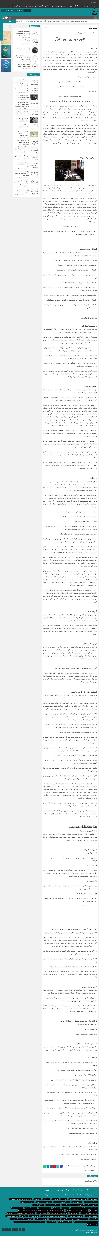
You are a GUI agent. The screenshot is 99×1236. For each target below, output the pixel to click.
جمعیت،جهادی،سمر (17, 1207)
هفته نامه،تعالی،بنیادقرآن (65, 1221)
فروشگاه (67, 1190)
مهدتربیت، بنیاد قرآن (41, 1219)
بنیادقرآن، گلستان (38, 1205)
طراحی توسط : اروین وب (91, 1232)
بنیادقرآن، (37, 1199)
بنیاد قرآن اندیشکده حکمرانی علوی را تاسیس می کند (84, 1207)
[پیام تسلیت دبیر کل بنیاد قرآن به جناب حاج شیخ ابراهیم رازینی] (26, 191)
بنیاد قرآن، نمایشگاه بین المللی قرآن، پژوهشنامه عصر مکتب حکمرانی (80, 1205)
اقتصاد (72, 1194)
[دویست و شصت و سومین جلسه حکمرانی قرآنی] (26, 50)
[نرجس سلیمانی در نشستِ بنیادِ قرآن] (26, 42)
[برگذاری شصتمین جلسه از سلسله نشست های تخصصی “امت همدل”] (26, 134)
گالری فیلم (76, 1190)
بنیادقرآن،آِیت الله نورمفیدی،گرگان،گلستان (21, 1199)
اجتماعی (78, 1194)
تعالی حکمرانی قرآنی (45, 1207)
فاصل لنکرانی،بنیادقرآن (12, 1216)
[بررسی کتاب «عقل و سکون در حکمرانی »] (26, 157)
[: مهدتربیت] (46, 33)
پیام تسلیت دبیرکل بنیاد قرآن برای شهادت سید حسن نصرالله (29, 1221)
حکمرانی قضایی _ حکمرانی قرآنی (58, 1213)
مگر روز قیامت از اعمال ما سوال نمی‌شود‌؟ (22, 1219)
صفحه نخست (94, 1190)
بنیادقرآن (55, 1199)
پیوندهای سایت (58, 1190)
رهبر (34, 1194)
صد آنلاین (24, 1216)
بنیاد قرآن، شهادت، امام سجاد (62, 1202)
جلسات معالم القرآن (31, 1207)
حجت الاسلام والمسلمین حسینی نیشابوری (77, 1210)
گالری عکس (84, 1190)
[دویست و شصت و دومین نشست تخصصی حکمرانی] (26, 66)
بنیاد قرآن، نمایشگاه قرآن (53, 1205)
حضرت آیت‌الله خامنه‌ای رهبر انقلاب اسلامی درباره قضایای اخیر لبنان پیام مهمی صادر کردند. (41, 1210)
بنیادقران (57, 1207)
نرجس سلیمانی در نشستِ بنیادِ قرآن (63, 21)
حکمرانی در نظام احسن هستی (89, 1213)
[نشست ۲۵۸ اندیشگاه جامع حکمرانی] (26, 151)
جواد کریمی (94, 1210)
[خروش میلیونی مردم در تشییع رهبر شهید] (26, 119)
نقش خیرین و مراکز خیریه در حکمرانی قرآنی (86, 1221)
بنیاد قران (65, 1207)
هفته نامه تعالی (51, 1221)
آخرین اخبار (94, 1194)
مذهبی (52, 1194)
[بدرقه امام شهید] (26, 126)
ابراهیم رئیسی (93, 1199)
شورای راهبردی (34, 1216)
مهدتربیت (93, 28)
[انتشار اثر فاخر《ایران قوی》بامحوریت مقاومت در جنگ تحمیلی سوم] (26, 183)
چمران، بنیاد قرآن (92, 1224)
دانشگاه (40, 1194)
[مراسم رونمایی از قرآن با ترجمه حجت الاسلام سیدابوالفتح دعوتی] (26, 143)
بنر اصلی (65, 1194)
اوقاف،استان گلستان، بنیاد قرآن (78, 1199)
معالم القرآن (94, 1219)
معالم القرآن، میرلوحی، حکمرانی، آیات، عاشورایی (75, 1219)
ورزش (46, 1194)
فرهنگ (58, 1194)
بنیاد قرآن (64, 1199)
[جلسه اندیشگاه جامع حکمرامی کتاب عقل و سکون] (26, 165)
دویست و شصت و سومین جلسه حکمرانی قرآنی (36, 21)
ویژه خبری (86, 1194)
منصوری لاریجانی (54, 1219)
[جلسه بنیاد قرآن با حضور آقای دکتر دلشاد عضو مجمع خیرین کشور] (26, 174)
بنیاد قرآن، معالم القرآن (27, 1202)
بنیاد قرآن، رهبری (77, 1202)
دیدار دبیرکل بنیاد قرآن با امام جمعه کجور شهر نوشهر (21, 1213)
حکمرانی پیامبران (42, 1213)
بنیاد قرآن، (46, 1199)
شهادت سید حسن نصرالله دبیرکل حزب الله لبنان (54, 1216)
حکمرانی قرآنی (74, 1213)
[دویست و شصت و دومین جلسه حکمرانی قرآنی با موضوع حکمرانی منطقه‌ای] (26, 58)
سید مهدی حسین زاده (92, 1216)
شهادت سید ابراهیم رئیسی (76, 1216)
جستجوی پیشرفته (47, 1190)
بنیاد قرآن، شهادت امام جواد (44, 1202)
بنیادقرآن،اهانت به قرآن (91, 1202)
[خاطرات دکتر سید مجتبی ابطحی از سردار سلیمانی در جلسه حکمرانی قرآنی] (26, 34)
